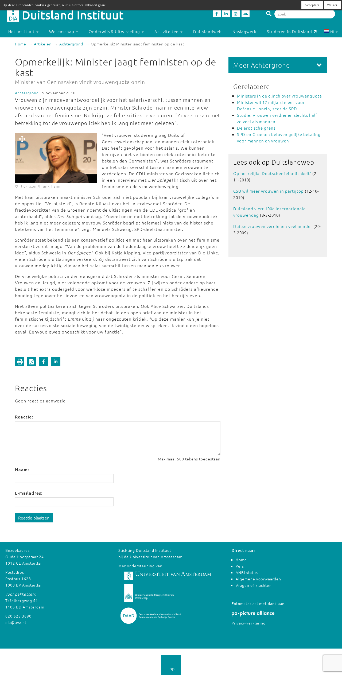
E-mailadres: (28, 493)
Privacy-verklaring (249, 623)
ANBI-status (247, 572)
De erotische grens (256, 128)
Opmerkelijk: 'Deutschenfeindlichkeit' (272, 173)
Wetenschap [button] (62, 31)
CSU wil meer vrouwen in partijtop (268, 191)
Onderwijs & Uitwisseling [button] (115, 31)
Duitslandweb (207, 31)
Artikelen (43, 43)
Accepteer (312, 5)
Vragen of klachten (254, 585)
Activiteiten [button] (167, 31)
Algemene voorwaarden (258, 578)
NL (332, 31)
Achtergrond (71, 43)
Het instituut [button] (22, 31)
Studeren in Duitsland (289, 31)
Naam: (22, 469)
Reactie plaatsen (33, 518)
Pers (240, 566)
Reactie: (24, 417)
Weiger (332, 5)
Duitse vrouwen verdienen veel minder (272, 226)
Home (20, 43)
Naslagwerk (244, 31)
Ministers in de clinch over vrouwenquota (279, 96)
